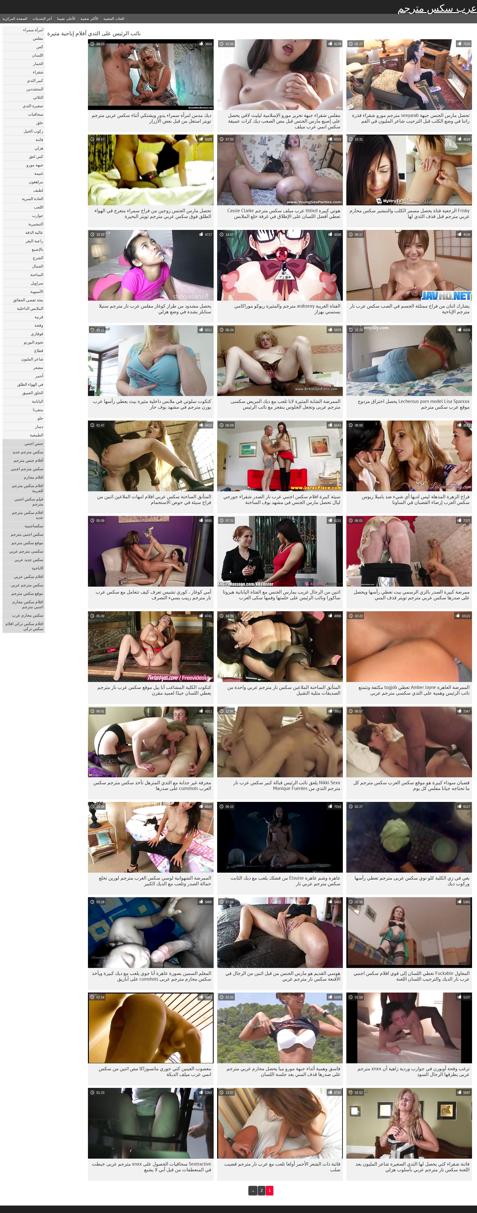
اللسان (37, 55)
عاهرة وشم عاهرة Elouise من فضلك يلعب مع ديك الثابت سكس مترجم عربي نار (285, 881)
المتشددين (34, 88)
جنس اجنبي (33, 443)
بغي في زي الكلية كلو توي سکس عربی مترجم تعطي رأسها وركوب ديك (412, 881)
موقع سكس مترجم (27, 542)
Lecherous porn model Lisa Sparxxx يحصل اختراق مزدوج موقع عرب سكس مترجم (414, 404)
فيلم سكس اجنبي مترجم (28, 501)
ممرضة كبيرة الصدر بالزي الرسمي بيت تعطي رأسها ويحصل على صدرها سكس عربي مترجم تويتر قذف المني (412, 595)
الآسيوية (36, 291)
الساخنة (36, 274)
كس (39, 46)
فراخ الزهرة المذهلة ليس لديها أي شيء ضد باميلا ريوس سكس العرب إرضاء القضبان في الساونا (416, 499)
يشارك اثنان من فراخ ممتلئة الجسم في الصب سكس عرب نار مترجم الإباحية (410, 309)
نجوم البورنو (33, 342)
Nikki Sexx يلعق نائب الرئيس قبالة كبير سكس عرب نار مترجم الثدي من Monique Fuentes (286, 785)
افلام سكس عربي (28, 576)
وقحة (39, 325)
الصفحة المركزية (14, 18)
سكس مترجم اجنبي (27, 468)
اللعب (38, 207)
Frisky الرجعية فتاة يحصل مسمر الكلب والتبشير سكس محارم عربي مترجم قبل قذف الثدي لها (410, 213)
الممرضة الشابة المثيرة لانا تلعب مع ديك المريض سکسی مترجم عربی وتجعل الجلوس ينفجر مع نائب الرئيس (285, 404)
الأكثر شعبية (89, 18)
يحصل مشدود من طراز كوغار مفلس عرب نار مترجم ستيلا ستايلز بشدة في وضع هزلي (155, 309)
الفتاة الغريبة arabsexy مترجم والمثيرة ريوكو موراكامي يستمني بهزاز (287, 309)
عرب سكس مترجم (437, 8)
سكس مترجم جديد (27, 451)
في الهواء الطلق (30, 384)
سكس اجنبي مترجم (27, 534)
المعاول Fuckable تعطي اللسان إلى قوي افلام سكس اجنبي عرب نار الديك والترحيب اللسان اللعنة (412, 976)
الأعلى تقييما (66, 18)
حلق (39, 122)
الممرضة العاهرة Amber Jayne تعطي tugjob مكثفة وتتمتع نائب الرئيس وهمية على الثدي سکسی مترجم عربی (414, 690)
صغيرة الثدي (33, 105)
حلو (40, 418)
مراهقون (36, 181)
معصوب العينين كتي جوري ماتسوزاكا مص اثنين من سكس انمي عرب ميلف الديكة (155, 1071)
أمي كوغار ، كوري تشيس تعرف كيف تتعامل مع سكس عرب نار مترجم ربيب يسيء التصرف (153, 595)
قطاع (38, 350)
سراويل (37, 283)
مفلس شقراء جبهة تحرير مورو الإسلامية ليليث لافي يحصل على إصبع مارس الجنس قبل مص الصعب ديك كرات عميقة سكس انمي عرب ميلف (284, 121)
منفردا (38, 409)
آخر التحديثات (42, 18)
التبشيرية (35, 223)
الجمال (37, 266)
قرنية (39, 316)
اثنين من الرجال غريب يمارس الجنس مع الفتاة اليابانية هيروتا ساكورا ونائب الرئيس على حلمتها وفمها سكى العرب (281, 595)
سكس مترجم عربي (27, 584)
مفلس (38, 38)
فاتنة (39, 139)
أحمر (39, 375)
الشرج (38, 257)
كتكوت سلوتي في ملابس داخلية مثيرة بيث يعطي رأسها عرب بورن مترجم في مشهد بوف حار (152, 404)
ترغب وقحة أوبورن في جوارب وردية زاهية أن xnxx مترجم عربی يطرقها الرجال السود (414, 1071)
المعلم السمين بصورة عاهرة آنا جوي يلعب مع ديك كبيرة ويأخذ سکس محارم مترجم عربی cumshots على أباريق (151, 976)
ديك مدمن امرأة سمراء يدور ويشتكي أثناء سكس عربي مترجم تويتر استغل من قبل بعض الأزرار (151, 118)
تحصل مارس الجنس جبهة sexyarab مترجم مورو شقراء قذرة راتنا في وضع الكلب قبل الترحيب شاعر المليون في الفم (411, 118)
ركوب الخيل (33, 131)
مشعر (38, 367)
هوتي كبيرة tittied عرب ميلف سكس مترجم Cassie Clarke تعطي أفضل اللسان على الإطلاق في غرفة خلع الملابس (283, 213)
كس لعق (36, 156)
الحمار (38, 63)
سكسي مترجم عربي (26, 551)
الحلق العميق (32, 392)
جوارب (37, 215)
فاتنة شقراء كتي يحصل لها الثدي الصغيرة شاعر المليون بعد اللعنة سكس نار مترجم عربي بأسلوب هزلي (413, 1167)
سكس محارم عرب (27, 615)
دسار (39, 426)
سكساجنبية (34, 525)
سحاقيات (35, 114)
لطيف (38, 190)
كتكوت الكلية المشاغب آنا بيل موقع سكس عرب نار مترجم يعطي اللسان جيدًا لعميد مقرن (154, 690)
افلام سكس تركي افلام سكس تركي (24, 626)
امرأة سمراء (33, 29)
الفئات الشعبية (113, 18)
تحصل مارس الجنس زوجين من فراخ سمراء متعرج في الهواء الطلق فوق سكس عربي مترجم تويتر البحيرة (152, 213)
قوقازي (37, 333)
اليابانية (37, 401)
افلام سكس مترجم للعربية (27, 488)
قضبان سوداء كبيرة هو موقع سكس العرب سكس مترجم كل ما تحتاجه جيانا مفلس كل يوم (411, 785)
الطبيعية (36, 434)
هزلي (39, 147)
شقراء (38, 72)
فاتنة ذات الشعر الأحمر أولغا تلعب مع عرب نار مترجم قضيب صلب (282, 1167)
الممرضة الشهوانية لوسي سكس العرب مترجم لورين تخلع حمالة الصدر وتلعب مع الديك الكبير (155, 881)
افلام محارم (33, 477)
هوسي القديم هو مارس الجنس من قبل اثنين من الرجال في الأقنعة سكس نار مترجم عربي (282, 976)
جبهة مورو (34, 164)
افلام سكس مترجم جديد (27, 515)
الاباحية (37, 568)
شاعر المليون (32, 359)
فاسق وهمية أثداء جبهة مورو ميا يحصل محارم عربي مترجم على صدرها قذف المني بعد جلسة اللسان (283, 1071)
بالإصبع (37, 249)
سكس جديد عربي (28, 559)
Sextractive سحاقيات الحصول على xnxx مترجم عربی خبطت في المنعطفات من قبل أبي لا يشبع (151, 1167)
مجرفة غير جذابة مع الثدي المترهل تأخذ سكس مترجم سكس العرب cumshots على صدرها (152, 785)
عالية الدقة (34, 232)
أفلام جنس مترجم (28, 460)
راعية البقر (34, 240)
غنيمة (38, 173)
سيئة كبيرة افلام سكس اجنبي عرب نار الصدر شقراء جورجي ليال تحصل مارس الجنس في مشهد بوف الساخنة (281, 499)
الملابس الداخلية (30, 308)
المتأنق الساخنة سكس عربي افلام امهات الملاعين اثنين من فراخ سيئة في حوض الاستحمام (154, 499)
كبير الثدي (35, 80)
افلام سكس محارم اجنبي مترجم (27, 604)
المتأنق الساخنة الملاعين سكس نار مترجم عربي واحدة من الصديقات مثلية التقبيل (283, 690)
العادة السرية (32, 198)
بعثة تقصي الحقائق (28, 299)
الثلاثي (38, 97)
